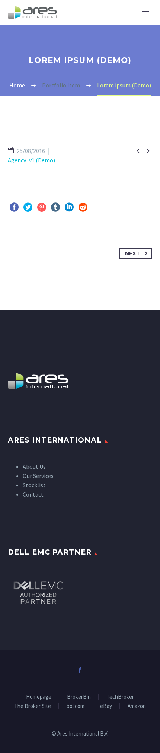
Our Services (38, 475)
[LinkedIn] (69, 207)
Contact (33, 494)
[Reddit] (83, 207)
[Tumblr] (55, 207)
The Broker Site (32, 706)
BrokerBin (79, 697)
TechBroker (120, 697)
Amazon (137, 706)
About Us (34, 466)
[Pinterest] (41, 207)
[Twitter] (27, 207)
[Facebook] (14, 207)
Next (132, 253)
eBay (106, 706)
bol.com (75, 706)
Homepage (38, 697)
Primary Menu (145, 13)
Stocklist (34, 485)
